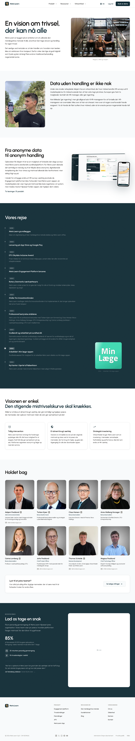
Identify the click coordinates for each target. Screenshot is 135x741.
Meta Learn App (59, 723)
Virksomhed (80, 4)
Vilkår (128, 735)
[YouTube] (67, 736)
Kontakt (110, 720)
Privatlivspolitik (120, 735)
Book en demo (123, 4)
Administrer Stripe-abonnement (103, 735)
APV (55, 720)
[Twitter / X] (59, 736)
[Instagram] (61, 736)
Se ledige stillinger (114, 584)
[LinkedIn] (56, 736)
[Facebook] (64, 736)
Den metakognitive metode (90, 709)
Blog (82, 716)
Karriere (110, 716)
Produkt (53, 4)
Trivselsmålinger (59, 712)
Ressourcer (66, 4)
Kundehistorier (85, 712)
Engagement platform (61, 709)
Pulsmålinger (58, 716)
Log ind (110, 4)
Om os (110, 709)
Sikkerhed (111, 712)
